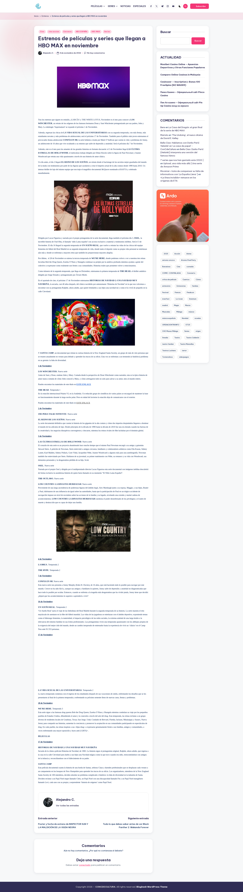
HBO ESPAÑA (81, 32)
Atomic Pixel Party (188, 260)
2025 (166, 254)
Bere (162, 127)
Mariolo (164, 135)
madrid (165, 305)
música (191, 312)
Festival (165, 293)
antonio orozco (168, 260)
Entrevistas (181, 286)
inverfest (165, 299)
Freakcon (190, 293)
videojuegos (184, 357)
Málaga (179, 312)
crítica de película (169, 280)
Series (107, 32)
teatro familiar (168, 344)
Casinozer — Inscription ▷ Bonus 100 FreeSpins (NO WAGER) (180, 84)
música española (169, 318)
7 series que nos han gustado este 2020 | (182, 160)
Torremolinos (167, 357)
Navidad (185, 318)
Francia (177, 293)
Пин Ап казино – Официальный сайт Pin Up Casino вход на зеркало (181, 104)
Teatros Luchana (169, 351)
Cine (42, 32)
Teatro (177, 338)
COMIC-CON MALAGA (171, 273)
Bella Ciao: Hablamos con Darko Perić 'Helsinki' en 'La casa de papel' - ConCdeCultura (179, 146)
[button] (199, 6)
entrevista (166, 286)
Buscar (165, 32)
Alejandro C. (65, 799)
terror (184, 351)
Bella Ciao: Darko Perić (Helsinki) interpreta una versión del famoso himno (182, 152)
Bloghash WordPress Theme (151, 886)
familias (195, 286)
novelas (198, 318)
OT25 (188, 325)
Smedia (165, 338)
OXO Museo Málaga (170, 331)
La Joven (179, 299)
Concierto (191, 273)
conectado (84, 865)
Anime (188, 254)
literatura (192, 299)
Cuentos (186, 280)
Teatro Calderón (192, 338)
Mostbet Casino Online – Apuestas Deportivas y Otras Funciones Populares (182, 66)
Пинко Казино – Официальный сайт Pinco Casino (182, 94)
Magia (176, 305)
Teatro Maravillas (187, 344)
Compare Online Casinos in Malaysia (180, 74)
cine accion (54, 32)
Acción (177, 254)
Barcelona (166, 267)
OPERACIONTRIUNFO (170, 325)
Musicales (166, 312)
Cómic (198, 280)
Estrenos (68, 32)
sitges (198, 331)
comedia (190, 267)
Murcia (187, 305)
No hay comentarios (96, 53)
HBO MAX (96, 32)
